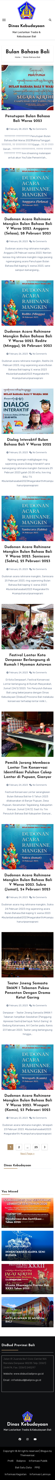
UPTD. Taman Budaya (16, 1247)
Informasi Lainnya (40, 1474)
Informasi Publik (38, 1460)
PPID (37, 1467)
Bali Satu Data (23, 1467)
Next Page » (27, 1153)
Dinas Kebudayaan (26, 26)
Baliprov (21, 1460)
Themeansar (27, 1455)
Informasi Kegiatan (16, 1474)
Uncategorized (13, 1213)
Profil (10, 1460)
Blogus (45, 1451)
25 (36, 1147)
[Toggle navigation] (4, 20)
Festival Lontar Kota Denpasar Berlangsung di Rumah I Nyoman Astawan (27, 660)
